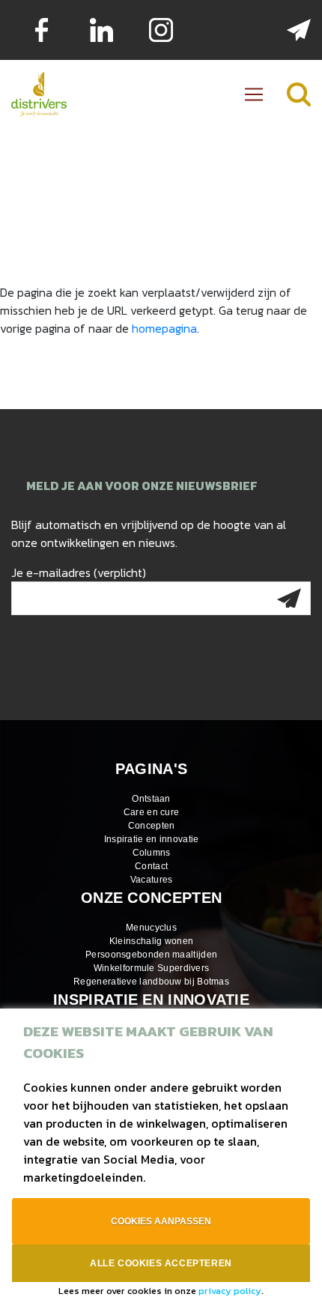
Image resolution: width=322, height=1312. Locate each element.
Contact (151, 866)
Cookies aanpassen (161, 1221)
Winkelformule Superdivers (152, 968)
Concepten (151, 825)
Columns (152, 852)
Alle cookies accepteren (161, 1263)
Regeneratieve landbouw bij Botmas (151, 981)
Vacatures (151, 879)
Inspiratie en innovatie (151, 839)
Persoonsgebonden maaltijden (151, 954)
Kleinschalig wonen (151, 941)
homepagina (164, 328)
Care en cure (152, 812)
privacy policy (229, 1291)
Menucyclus (151, 927)
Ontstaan (151, 798)
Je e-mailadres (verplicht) (78, 572)
